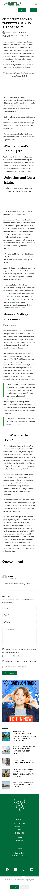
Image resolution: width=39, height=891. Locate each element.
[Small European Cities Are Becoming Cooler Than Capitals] (6, 785)
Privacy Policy (17, 656)
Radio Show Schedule (19, 856)
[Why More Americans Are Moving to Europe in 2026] (6, 762)
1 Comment (6, 37)
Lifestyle (17, 35)
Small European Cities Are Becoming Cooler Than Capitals (23, 784)
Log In (33, 10)
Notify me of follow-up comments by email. (20, 661)
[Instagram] (15, 869)
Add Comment (9, 629)
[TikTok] (23, 869)
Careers (19, 829)
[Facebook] (7, 869)
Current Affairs (7, 35)
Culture (19, 837)
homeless (14, 302)
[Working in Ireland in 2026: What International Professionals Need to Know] (6, 750)
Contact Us (19, 826)
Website (7, 622)
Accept (14, 887)
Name (6, 608)
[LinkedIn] (31, 869)
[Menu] (36, 4)
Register (22, 10)
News (22, 35)
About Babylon (19, 823)
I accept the (13, 656)
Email (6, 615)
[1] (10, 262)
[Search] (33, 4)
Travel (27, 35)
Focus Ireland (17, 296)
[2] (24, 279)
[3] (27, 469)
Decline (24, 887)
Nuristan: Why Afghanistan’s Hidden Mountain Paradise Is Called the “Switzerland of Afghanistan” (24, 736)
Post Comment (10, 673)
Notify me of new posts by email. (17, 667)
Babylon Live (19, 853)
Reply (34, 578)
